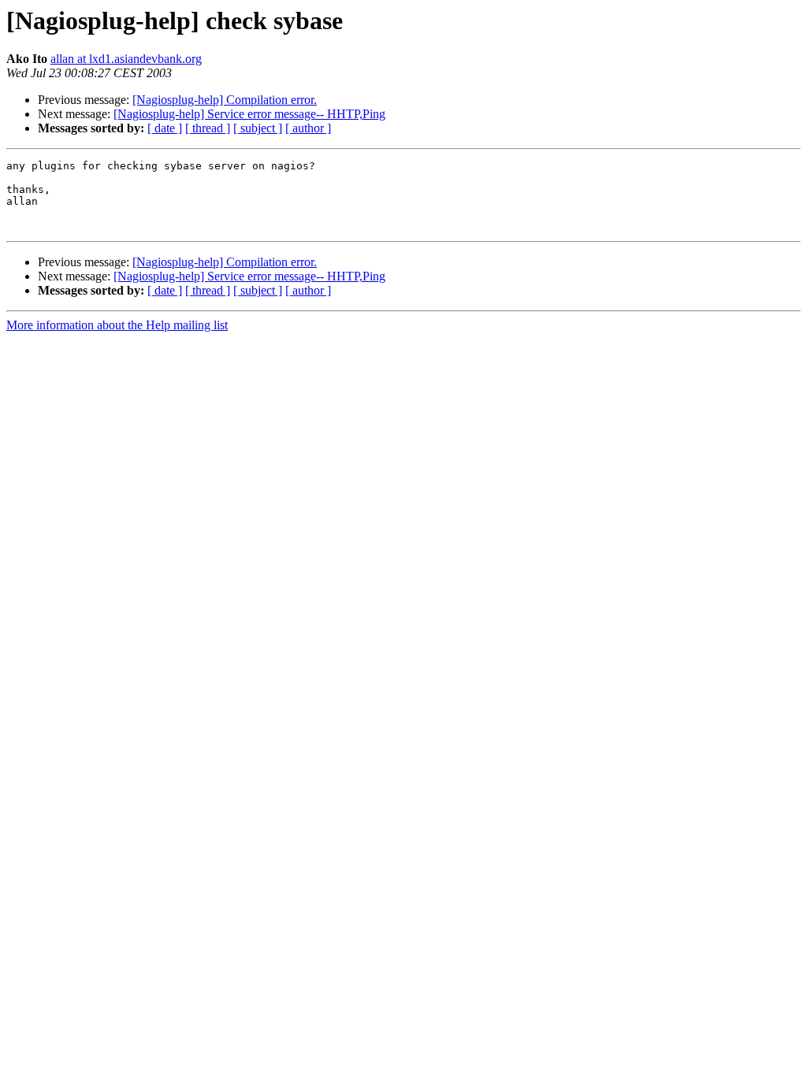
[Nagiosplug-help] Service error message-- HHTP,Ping (249, 114)
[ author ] (308, 128)
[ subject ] (257, 128)
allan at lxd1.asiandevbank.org (126, 58)
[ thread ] (207, 128)
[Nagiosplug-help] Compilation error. (224, 99)
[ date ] (164, 128)
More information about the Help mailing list (117, 325)
